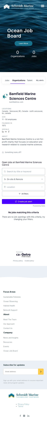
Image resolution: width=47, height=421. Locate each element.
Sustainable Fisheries (12, 297)
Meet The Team (10, 319)
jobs (7, 80)
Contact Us (7, 328)
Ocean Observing (10, 301)
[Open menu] (42, 6)
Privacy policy (18, 261)
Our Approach (9, 324)
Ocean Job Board (10, 351)
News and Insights (10, 338)
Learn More (23, 43)
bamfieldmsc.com (16, 102)
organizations (18, 80)
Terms (20, 406)
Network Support (10, 310)
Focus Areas (9, 292)
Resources (7, 342)
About (6, 314)
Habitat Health (9, 306)
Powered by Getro (39, 206)
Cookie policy (29, 261)
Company (8, 332)
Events (6, 346)
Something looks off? (13, 152)
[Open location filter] (42, 187)
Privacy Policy (23, 404)
